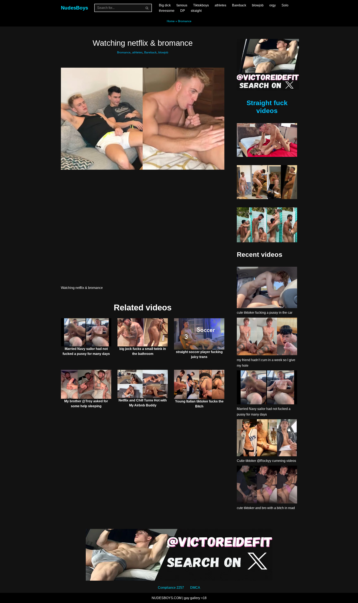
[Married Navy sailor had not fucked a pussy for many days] (267, 388)
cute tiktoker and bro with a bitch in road (266, 508)
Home (171, 21)
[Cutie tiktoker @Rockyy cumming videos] (267, 438)
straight (196, 10)
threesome (166, 10)
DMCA (195, 587)
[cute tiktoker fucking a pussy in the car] (267, 288)
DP (182, 10)
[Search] (147, 8)
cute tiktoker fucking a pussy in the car (264, 312)
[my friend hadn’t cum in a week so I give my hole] (267, 337)
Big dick (165, 5)
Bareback (239, 5)
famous (182, 5)
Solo (285, 5)
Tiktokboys (201, 5)
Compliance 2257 (171, 587)
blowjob (258, 5)
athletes (220, 5)
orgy (272, 5)
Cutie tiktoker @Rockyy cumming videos (266, 460)
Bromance (184, 21)
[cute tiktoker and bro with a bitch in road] (267, 485)
